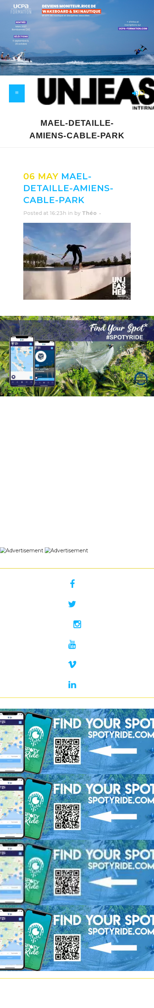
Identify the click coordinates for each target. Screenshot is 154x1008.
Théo (89, 213)
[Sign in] (133, 94)
